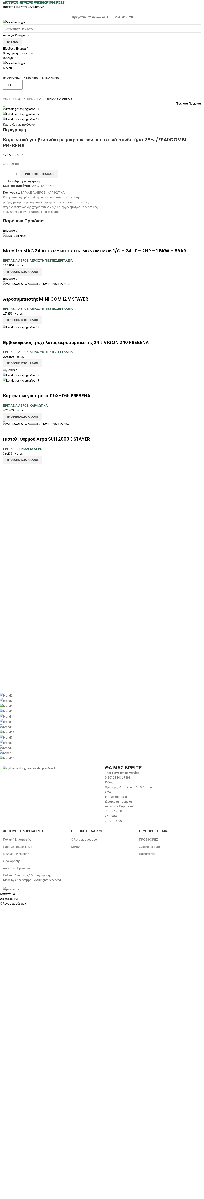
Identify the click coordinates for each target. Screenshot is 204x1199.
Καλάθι (75, 846)
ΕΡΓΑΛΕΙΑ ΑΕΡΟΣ (59, 98)
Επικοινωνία (147, 853)
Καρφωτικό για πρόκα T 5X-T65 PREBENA (46, 396)
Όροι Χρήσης (11, 861)
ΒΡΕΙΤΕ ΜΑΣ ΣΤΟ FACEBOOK (23, 7)
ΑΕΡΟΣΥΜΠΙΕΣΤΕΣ (43, 260)
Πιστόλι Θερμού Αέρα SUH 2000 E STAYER (46, 439)
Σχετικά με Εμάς (149, 846)
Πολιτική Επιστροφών (17, 839)
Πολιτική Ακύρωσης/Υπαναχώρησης (27, 875)
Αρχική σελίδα (12, 98)
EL (10, 85)
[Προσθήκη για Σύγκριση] (8, 243)
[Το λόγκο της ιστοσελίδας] (14, 21)
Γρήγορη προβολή (19, 243)
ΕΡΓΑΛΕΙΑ (34, 98)
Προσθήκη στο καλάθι (39, 174)
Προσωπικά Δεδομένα (17, 846)
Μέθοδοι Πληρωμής (16, 853)
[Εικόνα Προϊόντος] (21, 380)
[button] (22, 272)
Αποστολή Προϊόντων (17, 868)
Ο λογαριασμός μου (84, 839)
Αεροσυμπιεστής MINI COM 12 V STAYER (45, 299)
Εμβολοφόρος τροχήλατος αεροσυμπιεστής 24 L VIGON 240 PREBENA (76, 342)
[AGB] (99, 727)
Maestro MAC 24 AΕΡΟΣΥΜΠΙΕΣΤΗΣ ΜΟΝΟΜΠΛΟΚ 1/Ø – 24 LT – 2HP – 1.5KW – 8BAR (94, 251)
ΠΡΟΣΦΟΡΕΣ (148, 839)
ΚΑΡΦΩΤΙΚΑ (56, 192)
